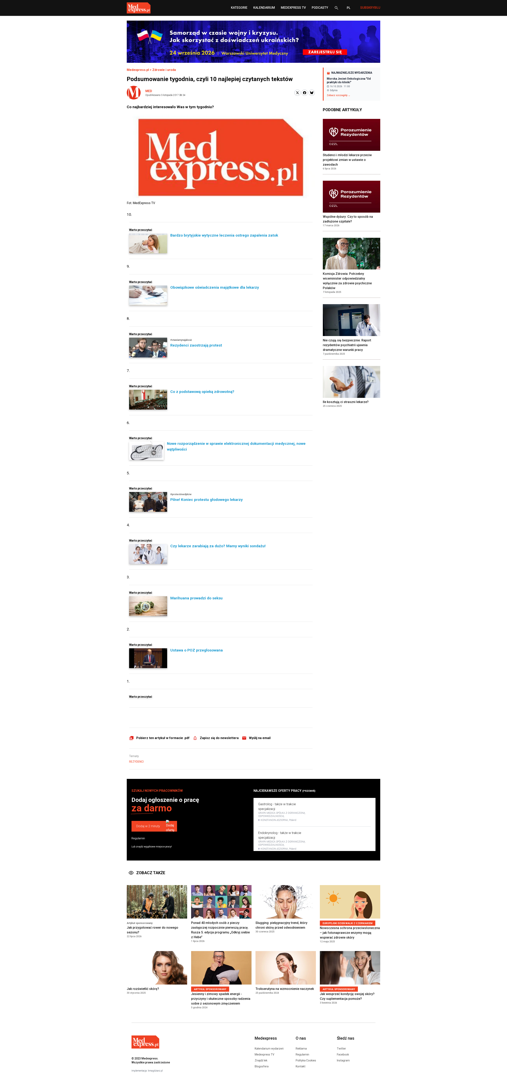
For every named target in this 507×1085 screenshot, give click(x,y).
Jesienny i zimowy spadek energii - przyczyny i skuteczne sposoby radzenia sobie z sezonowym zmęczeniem (220, 998)
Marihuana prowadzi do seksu (196, 598)
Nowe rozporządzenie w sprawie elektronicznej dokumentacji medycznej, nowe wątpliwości (236, 446)
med (148, 91)
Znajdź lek (261, 1060)
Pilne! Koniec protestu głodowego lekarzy (206, 499)
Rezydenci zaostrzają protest (196, 345)
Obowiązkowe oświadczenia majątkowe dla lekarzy (214, 287)
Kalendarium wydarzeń (269, 1048)
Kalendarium (264, 8)
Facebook (343, 1054)
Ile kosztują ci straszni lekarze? (346, 402)
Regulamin (138, 838)
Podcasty (320, 8)
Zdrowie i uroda (164, 70)
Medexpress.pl (138, 70)
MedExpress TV (293, 8)
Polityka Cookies (306, 1060)
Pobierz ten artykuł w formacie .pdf (163, 738)
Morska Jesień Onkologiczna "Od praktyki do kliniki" (349, 80)
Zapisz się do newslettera (219, 738)
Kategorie (239, 8)
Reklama (301, 1048)
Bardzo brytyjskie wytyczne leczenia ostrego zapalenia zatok (224, 235)
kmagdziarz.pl (155, 1070)
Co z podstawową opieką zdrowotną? (202, 391)
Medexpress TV (264, 1054)
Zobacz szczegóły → (338, 95)
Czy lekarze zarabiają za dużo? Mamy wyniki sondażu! (218, 546)
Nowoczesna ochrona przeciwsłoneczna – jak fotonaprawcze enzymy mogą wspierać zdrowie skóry (350, 932)
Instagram (343, 1060)
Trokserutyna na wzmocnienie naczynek (284, 989)
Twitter (341, 1048)
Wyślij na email (260, 738)
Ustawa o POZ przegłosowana (196, 650)
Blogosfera (262, 1066)
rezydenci (136, 761)
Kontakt (300, 1066)
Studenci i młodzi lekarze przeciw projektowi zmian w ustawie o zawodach (347, 159)
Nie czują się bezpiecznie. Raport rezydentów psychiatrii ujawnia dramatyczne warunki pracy (347, 345)
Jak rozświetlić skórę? (143, 989)
